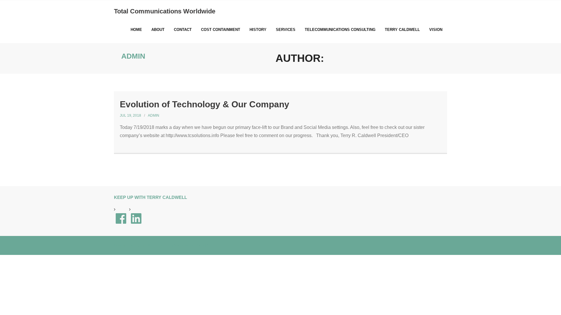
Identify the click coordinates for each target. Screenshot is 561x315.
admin (153, 115)
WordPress (205, 245)
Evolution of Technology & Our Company (204, 104)
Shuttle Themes (155, 245)
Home (136, 29)
